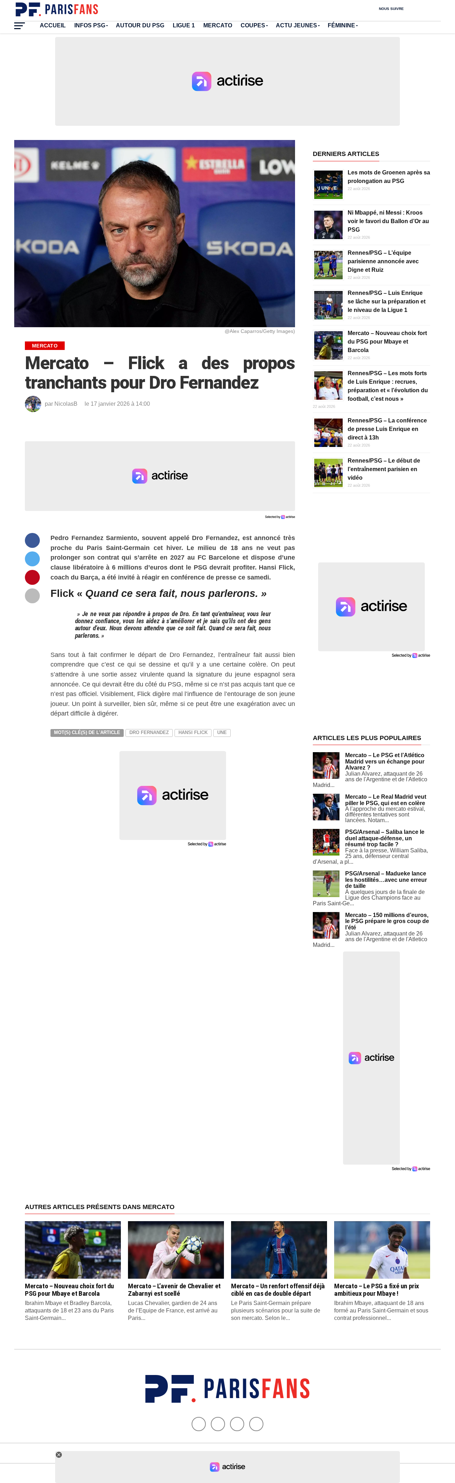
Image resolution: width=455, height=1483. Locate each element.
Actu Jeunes (296, 25)
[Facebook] (199, 1424)
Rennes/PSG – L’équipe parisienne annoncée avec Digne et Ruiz (383, 261)
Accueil (53, 25)
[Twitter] (218, 1424)
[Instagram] (256, 1424)
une (222, 732)
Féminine (341, 25)
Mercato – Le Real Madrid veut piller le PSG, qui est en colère (385, 800)
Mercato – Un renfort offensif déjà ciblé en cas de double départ (278, 1290)
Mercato (217, 25)
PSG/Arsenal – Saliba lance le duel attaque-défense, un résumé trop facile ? (384, 838)
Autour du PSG (140, 25)
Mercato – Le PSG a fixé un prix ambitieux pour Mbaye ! (376, 1290)
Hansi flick (193, 732)
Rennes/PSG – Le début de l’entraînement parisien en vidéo (384, 469)
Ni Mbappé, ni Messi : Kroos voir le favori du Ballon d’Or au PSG (388, 221)
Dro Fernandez (149, 732)
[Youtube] (237, 1424)
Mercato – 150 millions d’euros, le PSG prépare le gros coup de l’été (387, 921)
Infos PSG (89, 25)
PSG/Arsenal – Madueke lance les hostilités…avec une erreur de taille (386, 879)
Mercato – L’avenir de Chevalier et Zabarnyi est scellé (174, 1290)
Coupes (253, 25)
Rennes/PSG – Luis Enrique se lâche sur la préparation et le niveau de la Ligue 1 (386, 301)
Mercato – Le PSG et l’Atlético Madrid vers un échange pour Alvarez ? (384, 761)
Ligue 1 (184, 25)
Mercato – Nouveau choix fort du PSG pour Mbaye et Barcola (387, 341)
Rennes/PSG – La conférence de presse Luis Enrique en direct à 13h (387, 429)
